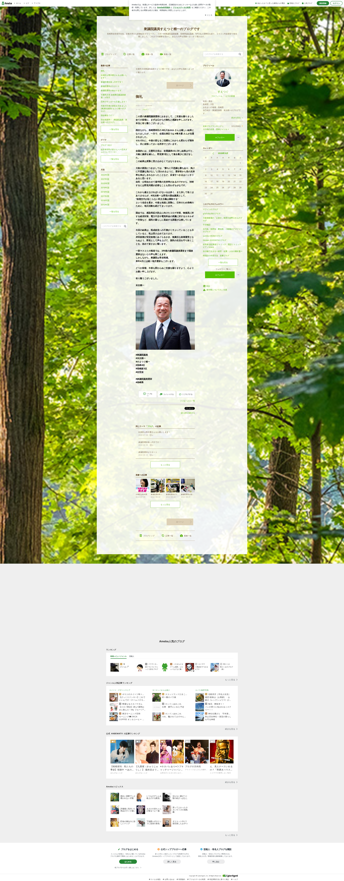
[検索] (239, 54)
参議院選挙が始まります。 (112, 90)
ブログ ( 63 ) (106, 145)
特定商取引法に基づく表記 (219, 879)
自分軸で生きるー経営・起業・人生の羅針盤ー (223, 251)
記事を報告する (189, 413)
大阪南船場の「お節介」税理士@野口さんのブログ (222, 219)
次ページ (180, 85)
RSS (208, 286)
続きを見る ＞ (237, 117)
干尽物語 (206, 225)
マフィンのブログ (210, 209)
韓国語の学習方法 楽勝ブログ (216, 255)
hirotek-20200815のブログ (214, 240)
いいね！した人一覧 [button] (187, 401)
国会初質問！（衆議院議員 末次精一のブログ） (114, 120)
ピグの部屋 (230, 96)
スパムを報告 (156, 879)
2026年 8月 (223, 153)
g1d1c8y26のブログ (211, 213)
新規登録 (322, 3)
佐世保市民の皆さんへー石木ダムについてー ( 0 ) (114, 150)
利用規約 (182, 879)
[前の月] (213, 153)
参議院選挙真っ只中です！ (112, 82)
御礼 (139, 96)
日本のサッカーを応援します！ (114, 101)
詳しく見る (172, 862)
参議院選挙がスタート (110, 86)
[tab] (118, 656)
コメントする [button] (168, 394)
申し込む (215, 862)
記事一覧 (131, 54)
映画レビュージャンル (118, 656)
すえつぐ (223, 91)
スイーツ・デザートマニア (119, 690)
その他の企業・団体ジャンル (215, 129)
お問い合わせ (169, 879)
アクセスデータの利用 (197, 879)
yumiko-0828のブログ (212, 236)
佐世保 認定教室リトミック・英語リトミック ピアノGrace (222, 245)
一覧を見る (223, 262)
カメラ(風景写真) (202, 690)
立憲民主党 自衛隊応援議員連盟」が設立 (113, 96)
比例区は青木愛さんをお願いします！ (114, 76)
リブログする (187, 394)
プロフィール (217, 96)
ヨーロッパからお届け (161, 690)
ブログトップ (110, 54)
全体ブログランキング (212, 126)
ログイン (336, 3)
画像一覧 (149, 54)
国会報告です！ (107, 115)
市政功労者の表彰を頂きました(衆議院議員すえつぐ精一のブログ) (114, 108)
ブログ (144, 110)
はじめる (128, 862)
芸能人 (131, 656)
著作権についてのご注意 (216, 290)
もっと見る (165, 465)
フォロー (221, 137)
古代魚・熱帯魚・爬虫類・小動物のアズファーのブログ (222, 230)
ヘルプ (235, 879)
